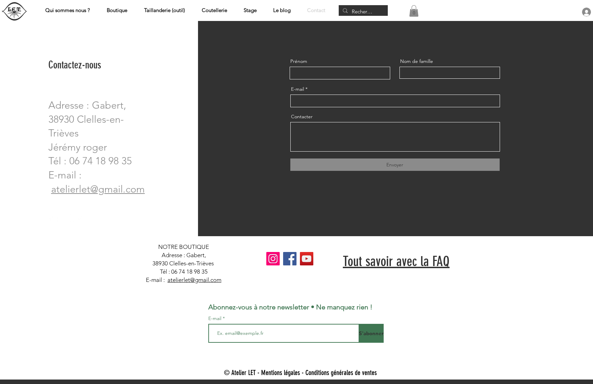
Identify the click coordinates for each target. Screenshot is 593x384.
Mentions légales (280, 373)
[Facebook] (50, 217)
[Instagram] (81, 217)
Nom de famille (416, 61)
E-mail (297, 89)
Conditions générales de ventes (341, 373)
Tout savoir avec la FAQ (396, 261)
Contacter (302, 116)
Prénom (298, 61)
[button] (414, 11)
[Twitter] (61, 217)
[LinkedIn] (71, 217)
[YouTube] (306, 258)
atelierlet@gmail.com (194, 279)
